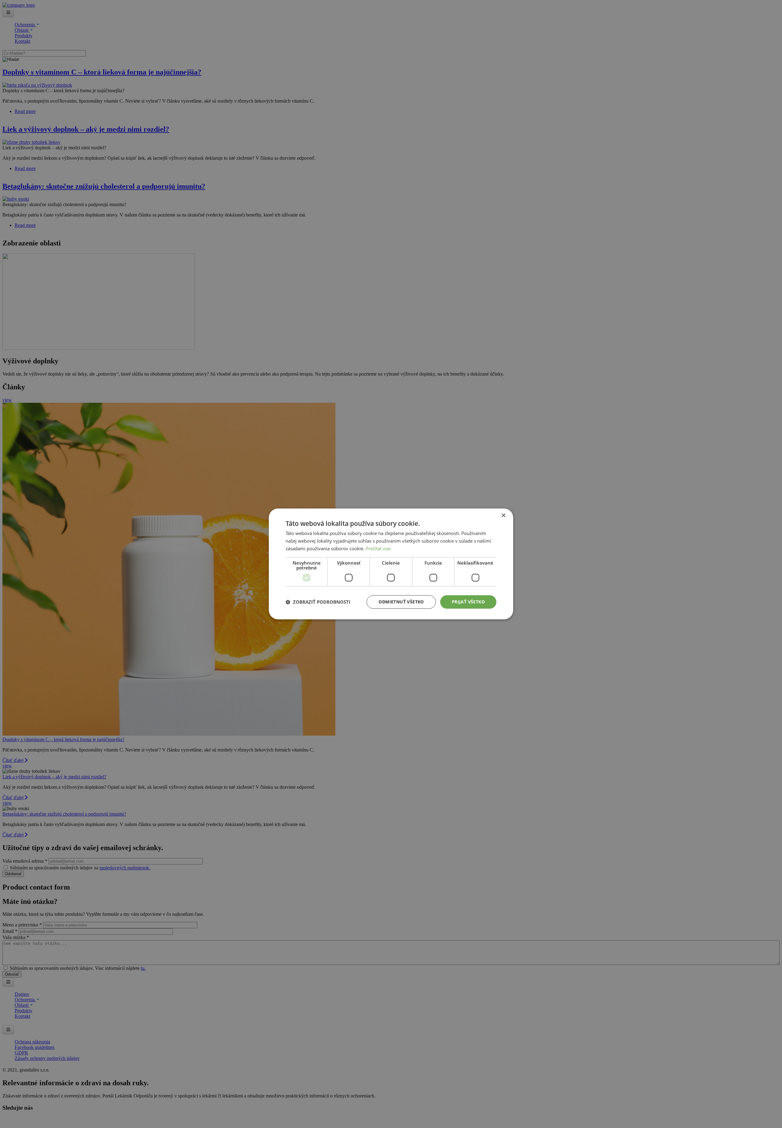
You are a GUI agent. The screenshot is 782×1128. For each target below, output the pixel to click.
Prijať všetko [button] (468, 602)
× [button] (503, 515)
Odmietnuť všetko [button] (401, 602)
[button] (318, 602)
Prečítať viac (378, 548)
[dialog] (391, 564)
